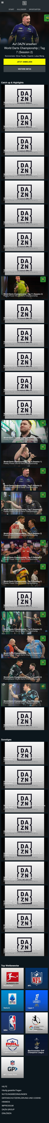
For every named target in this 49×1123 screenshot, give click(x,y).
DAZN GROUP (8, 1109)
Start (11, 9)
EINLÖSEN (6, 1113)
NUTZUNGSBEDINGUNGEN (14, 1094)
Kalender (21, 9)
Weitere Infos (24, 69)
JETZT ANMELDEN (24, 62)
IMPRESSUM (7, 1105)
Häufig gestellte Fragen (11, 1090)
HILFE (4, 1086)
